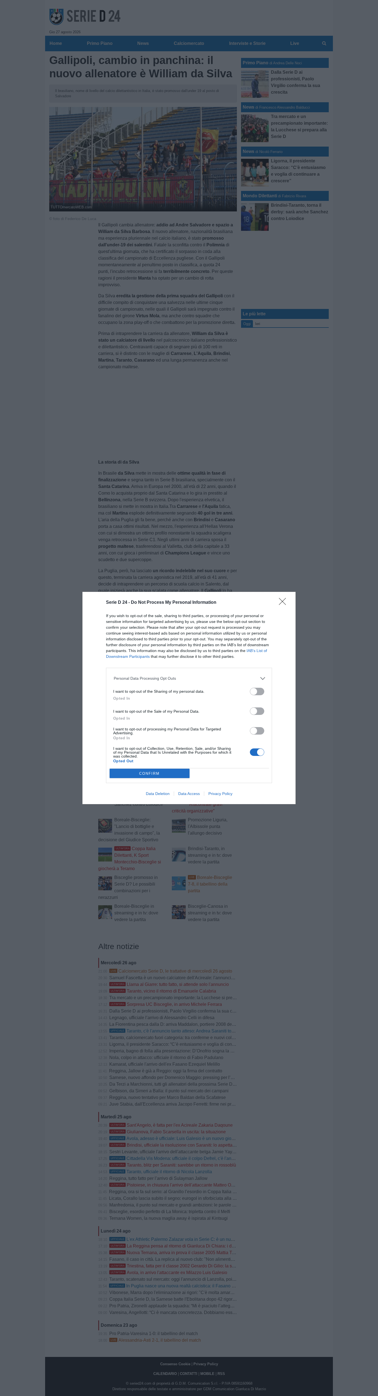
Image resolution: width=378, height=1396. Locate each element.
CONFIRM (149, 773)
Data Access (189, 793)
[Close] (284, 603)
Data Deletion (158, 793)
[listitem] (189, 678)
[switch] (257, 691)
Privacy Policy (220, 793)
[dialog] (189, 698)
